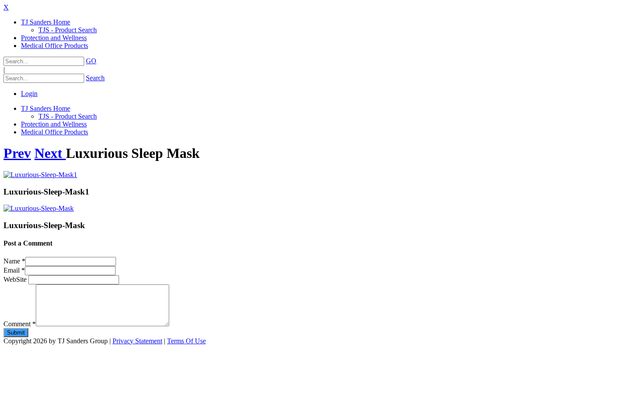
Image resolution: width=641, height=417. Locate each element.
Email (14, 270)
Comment (19, 324)
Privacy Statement (137, 341)
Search (95, 78)
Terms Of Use (186, 341)
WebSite (15, 279)
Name (14, 261)
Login (29, 93)
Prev (17, 153)
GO (91, 61)
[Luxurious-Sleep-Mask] (38, 208)
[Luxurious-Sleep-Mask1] (40, 174)
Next (50, 153)
